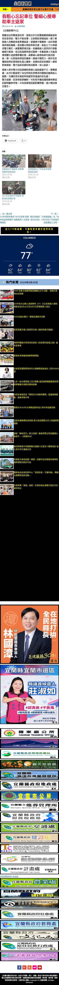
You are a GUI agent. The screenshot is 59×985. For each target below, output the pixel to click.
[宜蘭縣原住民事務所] (29, 950)
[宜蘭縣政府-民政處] (9, 876)
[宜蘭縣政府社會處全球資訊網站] (29, 918)
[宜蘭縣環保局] (29, 758)
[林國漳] (29, 663)
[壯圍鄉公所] (29, 863)
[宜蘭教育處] (29, 929)
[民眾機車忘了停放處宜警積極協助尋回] (39, 161)
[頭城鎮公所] (29, 853)
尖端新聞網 (21, 26)
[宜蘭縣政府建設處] (29, 842)
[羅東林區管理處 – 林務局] (29, 908)
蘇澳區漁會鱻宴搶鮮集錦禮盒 (26, 355)
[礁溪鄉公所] (29, 769)
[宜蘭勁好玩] (29, 748)
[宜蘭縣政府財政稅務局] (29, 821)
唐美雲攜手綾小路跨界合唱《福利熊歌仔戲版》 (34, 330)
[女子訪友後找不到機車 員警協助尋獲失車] (13, 187)
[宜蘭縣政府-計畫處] (29, 874)
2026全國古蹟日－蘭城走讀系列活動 (29, 317)
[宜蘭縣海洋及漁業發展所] (29, 779)
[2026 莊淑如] (29, 723)
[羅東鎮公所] (29, 737)
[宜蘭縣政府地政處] (29, 790)
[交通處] (29, 832)
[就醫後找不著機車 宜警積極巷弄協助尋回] (13, 161)
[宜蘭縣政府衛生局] (29, 897)
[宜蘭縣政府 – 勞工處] (29, 960)
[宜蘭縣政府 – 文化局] (29, 939)
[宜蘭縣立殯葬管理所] (29, 811)
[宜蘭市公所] (29, 800)
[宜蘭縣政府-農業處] (29, 887)
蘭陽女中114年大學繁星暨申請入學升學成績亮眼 (34, 407)
